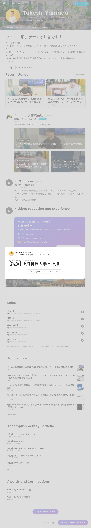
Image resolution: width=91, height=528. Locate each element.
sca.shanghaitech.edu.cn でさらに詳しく (45, 271)
